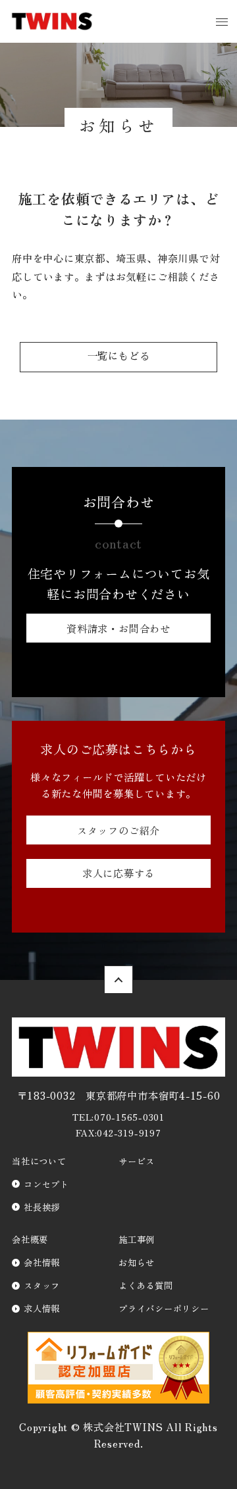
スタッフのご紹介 (118, 830)
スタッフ (42, 1285)
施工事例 (136, 1239)
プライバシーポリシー (163, 1308)
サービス (136, 1160)
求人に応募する (118, 873)
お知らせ (136, 1262)
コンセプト (46, 1183)
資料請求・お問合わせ (118, 628)
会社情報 (42, 1262)
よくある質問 (145, 1285)
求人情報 (42, 1308)
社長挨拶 (42, 1206)
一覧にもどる (119, 356)
